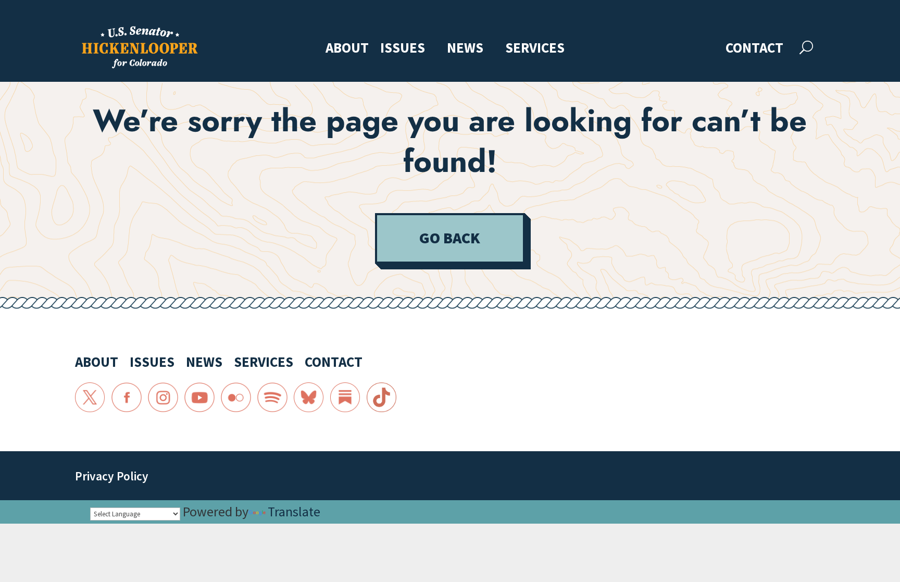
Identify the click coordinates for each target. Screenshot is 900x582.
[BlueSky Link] (309, 397)
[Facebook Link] (126, 397)
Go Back (449, 237)
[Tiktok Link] (382, 397)
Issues (402, 48)
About (347, 48)
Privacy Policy (111, 476)
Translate (294, 511)
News (465, 48)
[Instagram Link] (163, 397)
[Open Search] (806, 47)
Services (535, 48)
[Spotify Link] (272, 397)
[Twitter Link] (90, 397)
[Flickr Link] (236, 397)
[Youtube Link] (199, 397)
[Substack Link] (345, 397)
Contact (754, 48)
